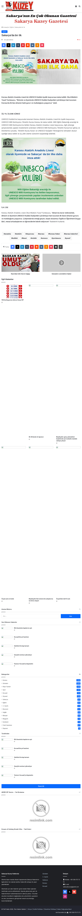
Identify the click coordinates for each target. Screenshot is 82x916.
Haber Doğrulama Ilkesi (64, 909)
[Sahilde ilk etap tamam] (7, 648)
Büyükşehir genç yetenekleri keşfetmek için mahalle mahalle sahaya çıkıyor (66, 439)
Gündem (5, 683)
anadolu (8, 234)
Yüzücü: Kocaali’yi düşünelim (23, 664)
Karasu (5, 680)
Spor (4, 690)
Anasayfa (6, 27)
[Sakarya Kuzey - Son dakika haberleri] (20, 6)
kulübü (15, 238)
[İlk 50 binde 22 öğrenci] (41, 359)
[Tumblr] (18, 45)
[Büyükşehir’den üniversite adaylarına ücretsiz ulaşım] (41, 521)
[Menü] (3, 7)
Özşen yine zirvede (8, 599)
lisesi (25, 238)
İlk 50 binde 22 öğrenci (36, 437)
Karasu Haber (54, 234)
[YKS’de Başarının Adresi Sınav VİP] (14, 291)
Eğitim (12, 27)
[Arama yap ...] (79, 7)
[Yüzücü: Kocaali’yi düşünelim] (7, 666)
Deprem (5, 728)
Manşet (5, 715)
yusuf (68, 238)
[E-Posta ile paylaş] (56, 247)
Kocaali (5, 693)
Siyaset (5, 696)
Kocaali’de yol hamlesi (21, 637)
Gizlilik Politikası (38, 909)
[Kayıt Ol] (76, 7)
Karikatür (5, 722)
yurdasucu (57, 238)
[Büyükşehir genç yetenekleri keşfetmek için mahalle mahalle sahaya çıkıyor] (68, 359)
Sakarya (5, 699)
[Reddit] (28, 45)
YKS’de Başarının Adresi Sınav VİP (13, 300)
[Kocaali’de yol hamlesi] (7, 640)
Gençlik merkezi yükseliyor (23, 655)
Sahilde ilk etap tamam (21, 646)
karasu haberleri (71, 234)
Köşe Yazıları (7, 686)
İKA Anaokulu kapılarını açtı (23, 628)
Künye (30, 909)
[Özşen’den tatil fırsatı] (68, 521)
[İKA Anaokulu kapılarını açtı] (7, 631)
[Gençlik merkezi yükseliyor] (7, 657)
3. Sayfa (5, 706)
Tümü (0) (41, 786)
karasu (41, 234)
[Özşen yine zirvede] (14, 521)
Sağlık (4, 712)
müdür (34, 238)
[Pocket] (42, 45)
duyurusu (30, 234)
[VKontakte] (32, 45)
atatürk (19, 234)
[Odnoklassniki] (37, 45)
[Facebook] (4, 45)
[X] (8, 45)
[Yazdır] (61, 247)
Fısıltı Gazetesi (7, 725)
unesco (45, 238)
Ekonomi (5, 709)
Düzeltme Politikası (50, 909)
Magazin (5, 719)
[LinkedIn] (13, 45)
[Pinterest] (23, 45)
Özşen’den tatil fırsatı (63, 599)
